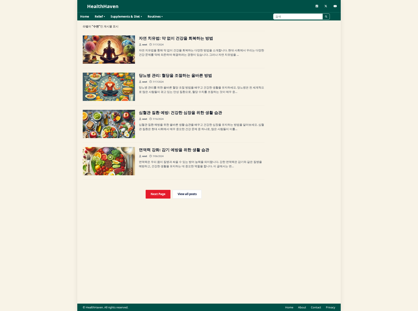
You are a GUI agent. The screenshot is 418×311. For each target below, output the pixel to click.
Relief (99, 16)
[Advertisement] (302, 105)
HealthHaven (102, 6)
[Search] (326, 16)
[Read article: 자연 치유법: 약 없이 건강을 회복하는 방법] (109, 49)
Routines (154, 16)
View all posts (187, 194)
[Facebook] (317, 6)
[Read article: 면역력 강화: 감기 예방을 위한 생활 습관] (109, 161)
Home (84, 16)
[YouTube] (335, 6)
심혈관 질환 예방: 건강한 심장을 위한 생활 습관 (180, 112)
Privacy (330, 307)
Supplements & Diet (125, 16)
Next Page (158, 194)
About (302, 307)
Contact (316, 307)
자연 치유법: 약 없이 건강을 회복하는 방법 (176, 38)
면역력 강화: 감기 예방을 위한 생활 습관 (174, 149)
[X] (325, 6)
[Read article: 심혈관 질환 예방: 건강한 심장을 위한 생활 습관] (109, 124)
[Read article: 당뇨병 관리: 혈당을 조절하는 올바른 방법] (109, 87)
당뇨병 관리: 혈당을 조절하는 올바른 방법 (175, 75)
